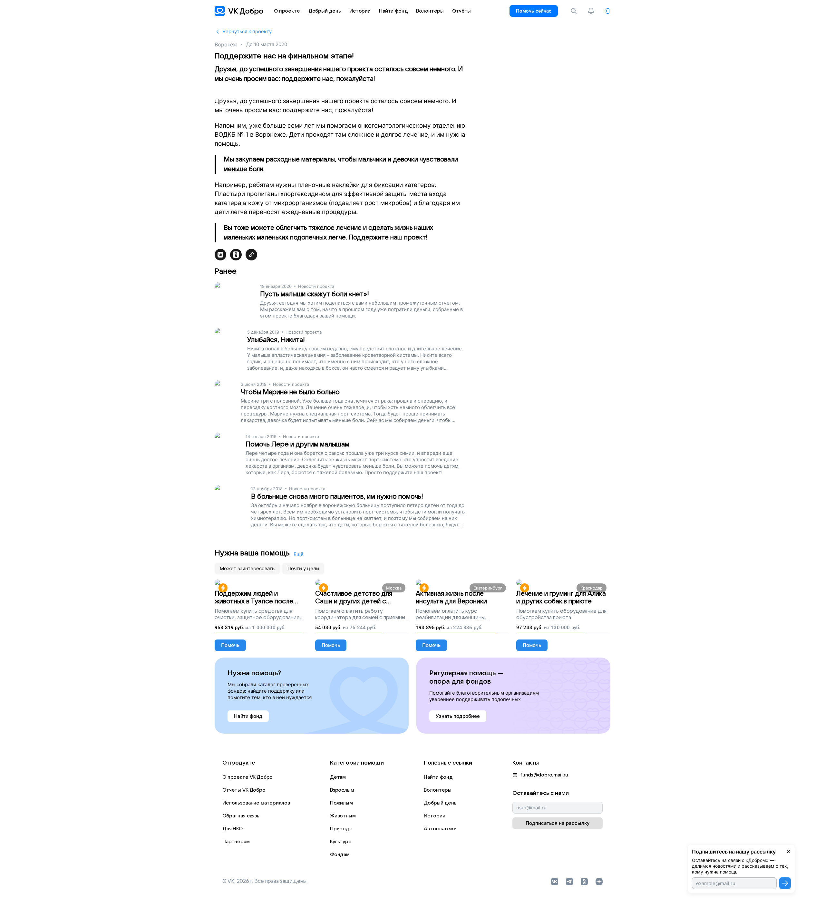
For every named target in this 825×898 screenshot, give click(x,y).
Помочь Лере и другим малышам (297, 444)
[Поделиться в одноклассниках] (236, 254)
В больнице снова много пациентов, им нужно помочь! (337, 496)
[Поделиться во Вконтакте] (220, 254)
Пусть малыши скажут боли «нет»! (314, 294)
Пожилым (341, 802)
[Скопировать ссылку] (251, 254)
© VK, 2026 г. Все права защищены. (264, 881)
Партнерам (236, 841)
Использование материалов (256, 802)
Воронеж (226, 44)
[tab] (247, 568)
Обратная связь (240, 815)
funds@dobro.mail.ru (544, 774)
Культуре (341, 841)
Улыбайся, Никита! (276, 340)
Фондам (340, 854)
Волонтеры (437, 790)
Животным (343, 815)
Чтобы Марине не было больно (290, 392)
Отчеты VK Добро (244, 790)
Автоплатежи (440, 828)
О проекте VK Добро (247, 777)
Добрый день (440, 802)
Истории (434, 815)
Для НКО (232, 828)
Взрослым (342, 790)
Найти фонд (438, 777)
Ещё (299, 554)
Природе (341, 828)
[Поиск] (575, 11)
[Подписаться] (785, 883)
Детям (338, 777)
